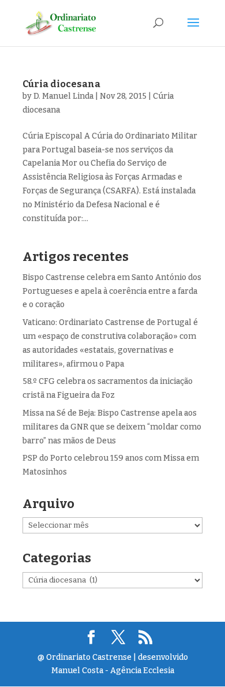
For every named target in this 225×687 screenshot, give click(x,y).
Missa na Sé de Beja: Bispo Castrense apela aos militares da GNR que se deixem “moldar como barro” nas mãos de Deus (111, 427)
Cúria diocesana (61, 84)
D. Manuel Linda (63, 96)
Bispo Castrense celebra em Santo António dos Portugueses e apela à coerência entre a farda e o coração (111, 291)
